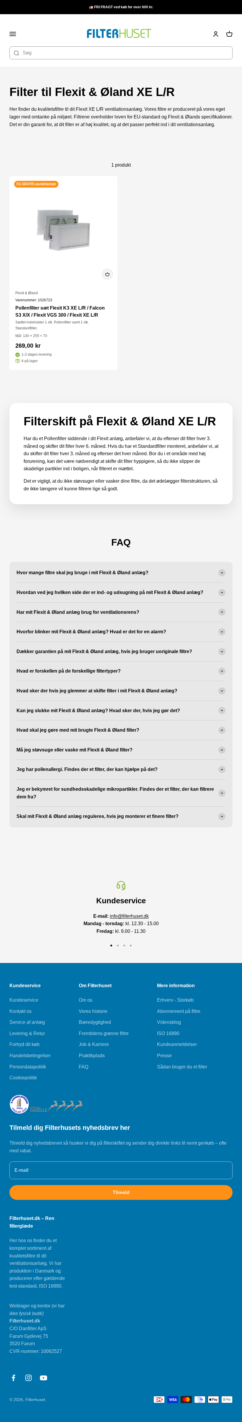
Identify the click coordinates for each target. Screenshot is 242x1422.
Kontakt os (20, 1011)
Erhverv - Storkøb (175, 1000)
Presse (164, 1055)
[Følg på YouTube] (44, 1378)
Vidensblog (169, 1022)
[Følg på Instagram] (28, 1378)
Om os (85, 1000)
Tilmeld (121, 1192)
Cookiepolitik (23, 1077)
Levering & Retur (27, 1033)
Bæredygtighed (95, 1022)
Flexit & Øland (26, 293)
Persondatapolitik (27, 1066)
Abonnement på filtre (178, 1011)
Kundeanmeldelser (177, 1044)
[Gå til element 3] (124, 945)
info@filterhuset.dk (129, 916)
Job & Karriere (94, 1044)
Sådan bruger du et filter (182, 1066)
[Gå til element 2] (118, 945)
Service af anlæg (27, 1022)
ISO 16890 (168, 1033)
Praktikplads (92, 1055)
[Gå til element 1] (111, 945)
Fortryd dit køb (24, 1044)
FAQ (83, 1066)
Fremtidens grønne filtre (104, 1033)
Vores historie (93, 1011)
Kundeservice (23, 1000)
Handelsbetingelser (29, 1055)
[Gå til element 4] (131, 945)
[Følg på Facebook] (13, 1378)
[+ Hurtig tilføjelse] (107, 274)
